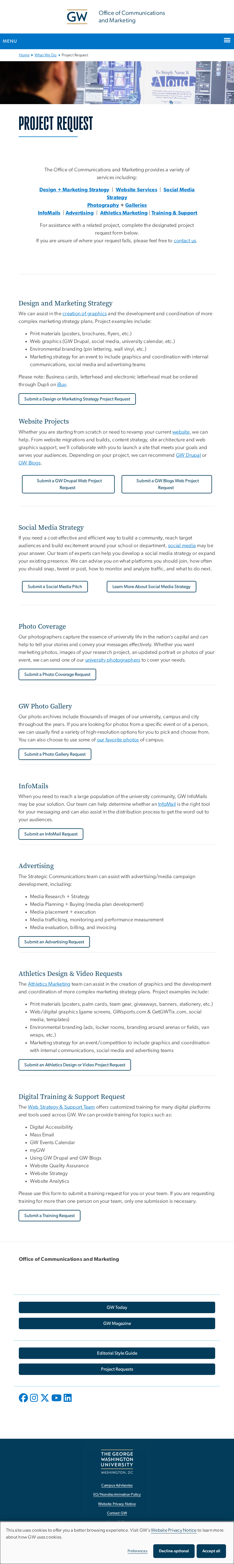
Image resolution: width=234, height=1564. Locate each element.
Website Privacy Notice (117, 1504)
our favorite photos (118, 740)
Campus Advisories (116, 1485)
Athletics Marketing (49, 984)
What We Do (46, 55)
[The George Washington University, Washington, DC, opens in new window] (117, 1462)
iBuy (61, 384)
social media (182, 545)
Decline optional (174, 1551)
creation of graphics (84, 313)
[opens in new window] (24, 1402)
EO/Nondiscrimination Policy (117, 1494)
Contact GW (117, 1513)
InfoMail (167, 804)
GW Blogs (30, 463)
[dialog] (117, 1543)
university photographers (112, 660)
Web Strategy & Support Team (61, 1107)
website (180, 432)
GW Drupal (188, 455)
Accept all (211, 1551)
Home (24, 55)
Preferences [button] (138, 1551)
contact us (185, 240)
